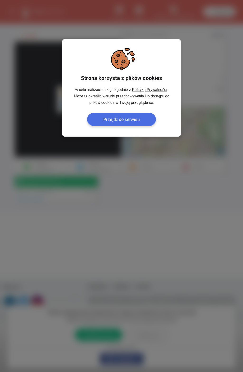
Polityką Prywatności (149, 89)
